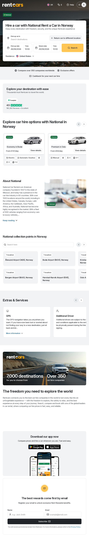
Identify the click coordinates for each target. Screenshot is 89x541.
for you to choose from (17, 380)
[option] (10, 158)
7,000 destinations (24, 376)
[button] (13, 100)
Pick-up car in (15, 36)
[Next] (84, 124)
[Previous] (78, 124)
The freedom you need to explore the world (38, 391)
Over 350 (56, 376)
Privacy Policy (76, 527)
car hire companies (55, 380)
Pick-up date (15, 46)
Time (27, 46)
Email (47, 510)
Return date (43, 46)
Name (10, 510)
